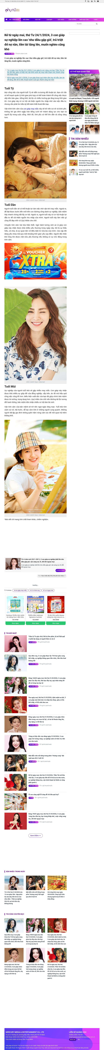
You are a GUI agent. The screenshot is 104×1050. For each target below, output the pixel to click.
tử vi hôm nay (35, 590)
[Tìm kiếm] (97, 23)
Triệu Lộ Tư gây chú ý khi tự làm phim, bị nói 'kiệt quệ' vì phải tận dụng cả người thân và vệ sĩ (47, 638)
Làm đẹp (49, 19)
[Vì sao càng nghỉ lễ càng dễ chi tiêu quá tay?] (15, 801)
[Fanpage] (86, 1)
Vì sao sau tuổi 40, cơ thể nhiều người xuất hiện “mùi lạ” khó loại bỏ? (89, 172)
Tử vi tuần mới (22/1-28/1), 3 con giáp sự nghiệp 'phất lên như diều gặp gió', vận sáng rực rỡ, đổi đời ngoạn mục (42, 560)
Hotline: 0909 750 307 (32, 1)
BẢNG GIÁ (72, 1039)
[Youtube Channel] (92, 1)
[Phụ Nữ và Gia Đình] (12, 10)
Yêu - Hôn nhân (14, 19)
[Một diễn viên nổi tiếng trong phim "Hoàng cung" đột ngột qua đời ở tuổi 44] (15, 762)
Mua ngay (15, 623)
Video (96, 19)
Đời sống (26, 19)
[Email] (98, 1)
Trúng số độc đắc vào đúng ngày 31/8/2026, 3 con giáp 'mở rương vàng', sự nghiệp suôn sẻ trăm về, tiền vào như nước (47, 738)
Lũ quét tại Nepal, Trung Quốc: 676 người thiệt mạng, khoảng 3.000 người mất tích (84, 99)
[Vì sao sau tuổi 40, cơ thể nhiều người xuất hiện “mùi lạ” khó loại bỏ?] (73, 172)
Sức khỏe (61, 19)
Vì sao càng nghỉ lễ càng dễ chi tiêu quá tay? (44, 794)
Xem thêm (61, 570)
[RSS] (95, 1)
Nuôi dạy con (84, 19)
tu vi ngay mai (48, 590)
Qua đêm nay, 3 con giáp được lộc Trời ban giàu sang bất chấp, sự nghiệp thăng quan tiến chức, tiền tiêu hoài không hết (47, 658)
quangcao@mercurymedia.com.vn (84, 1037)
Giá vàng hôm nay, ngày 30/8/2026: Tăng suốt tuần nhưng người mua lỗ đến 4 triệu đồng (56, 895)
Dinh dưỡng (73, 19)
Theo (51, 576)
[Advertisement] (59, 10)
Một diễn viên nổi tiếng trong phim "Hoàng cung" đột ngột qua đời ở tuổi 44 (46, 757)
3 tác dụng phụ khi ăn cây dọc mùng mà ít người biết (76, 118)
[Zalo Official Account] (89, 1)
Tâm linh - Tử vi (9, 53)
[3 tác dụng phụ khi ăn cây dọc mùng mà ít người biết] (76, 108)
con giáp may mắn (30, 109)
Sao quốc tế (32, 642)
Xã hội (31, 797)
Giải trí (37, 19)
